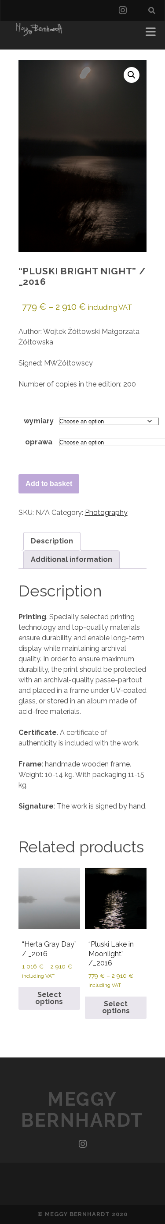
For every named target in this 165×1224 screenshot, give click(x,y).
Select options (49, 998)
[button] (131, 75)
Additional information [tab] (71, 559)
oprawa (38, 442)
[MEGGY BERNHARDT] (37, 33)
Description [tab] (52, 541)
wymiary (39, 421)
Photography (106, 512)
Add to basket (49, 483)
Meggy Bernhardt (82, 1110)
